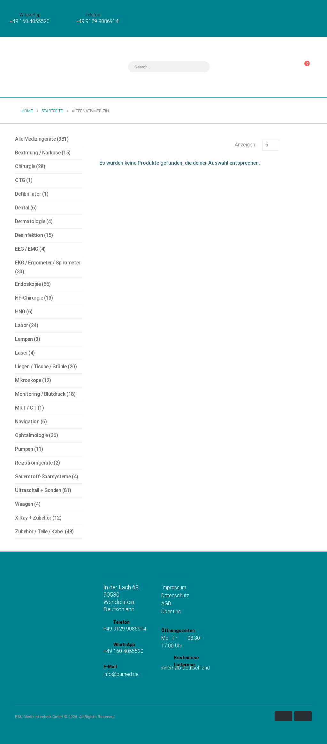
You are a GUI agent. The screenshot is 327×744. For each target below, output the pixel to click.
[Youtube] (126, 690)
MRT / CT (25, 408)
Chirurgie (25, 166)
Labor (21, 325)
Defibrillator (28, 194)
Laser (21, 353)
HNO (20, 312)
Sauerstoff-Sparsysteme (43, 477)
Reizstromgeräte (34, 463)
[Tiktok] (117, 690)
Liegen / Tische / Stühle (40, 367)
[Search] (201, 66)
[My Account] (284, 67)
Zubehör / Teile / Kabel (39, 532)
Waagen (24, 504)
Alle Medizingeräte (35, 139)
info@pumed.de (121, 674)
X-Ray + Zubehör (33, 518)
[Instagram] (107, 690)
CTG (20, 180)
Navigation (27, 422)
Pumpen (24, 449)
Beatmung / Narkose (37, 153)
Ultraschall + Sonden (38, 490)
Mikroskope (28, 380)
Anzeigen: (245, 145)
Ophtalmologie (31, 435)
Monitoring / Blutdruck (40, 394)
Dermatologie (30, 221)
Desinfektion (29, 235)
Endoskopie (28, 284)
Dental (22, 208)
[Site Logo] (48, 67)
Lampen (24, 339)
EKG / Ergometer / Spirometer (47, 263)
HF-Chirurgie (29, 298)
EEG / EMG (26, 249)
